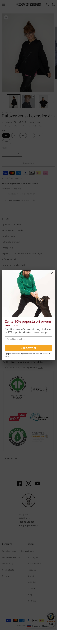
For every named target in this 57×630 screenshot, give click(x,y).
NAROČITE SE (29, 348)
